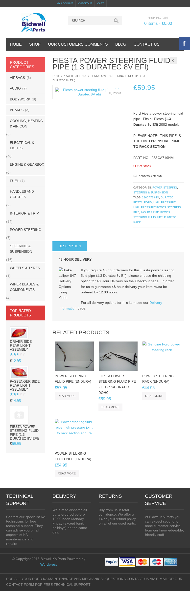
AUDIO (15, 88)
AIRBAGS (17, 78)
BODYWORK (20, 99)
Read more (67, 396)
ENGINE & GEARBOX (27, 164)
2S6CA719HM (150, 197)
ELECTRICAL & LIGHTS (22, 145)
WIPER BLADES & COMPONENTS (24, 287)
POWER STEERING (25, 230)
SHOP (35, 44)
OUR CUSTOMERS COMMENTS (78, 44)
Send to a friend (150, 176)
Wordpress (48, 564)
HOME (16, 44)
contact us (147, 44)
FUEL (14, 181)
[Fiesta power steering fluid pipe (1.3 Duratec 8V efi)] (89, 92)
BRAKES (17, 110)
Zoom (117, 93)
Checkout (85, 3)
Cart (100, 3)
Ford (148, 202)
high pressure (164, 202)
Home (56, 75)
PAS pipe (153, 212)
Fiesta (137, 202)
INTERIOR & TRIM (24, 213)
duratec (167, 197)
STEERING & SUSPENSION (21, 248)
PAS (143, 212)
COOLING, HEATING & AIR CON (26, 123)
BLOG (120, 44)
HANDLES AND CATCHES (22, 194)
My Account (65, 3)
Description (70, 246)
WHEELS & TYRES (25, 268)
